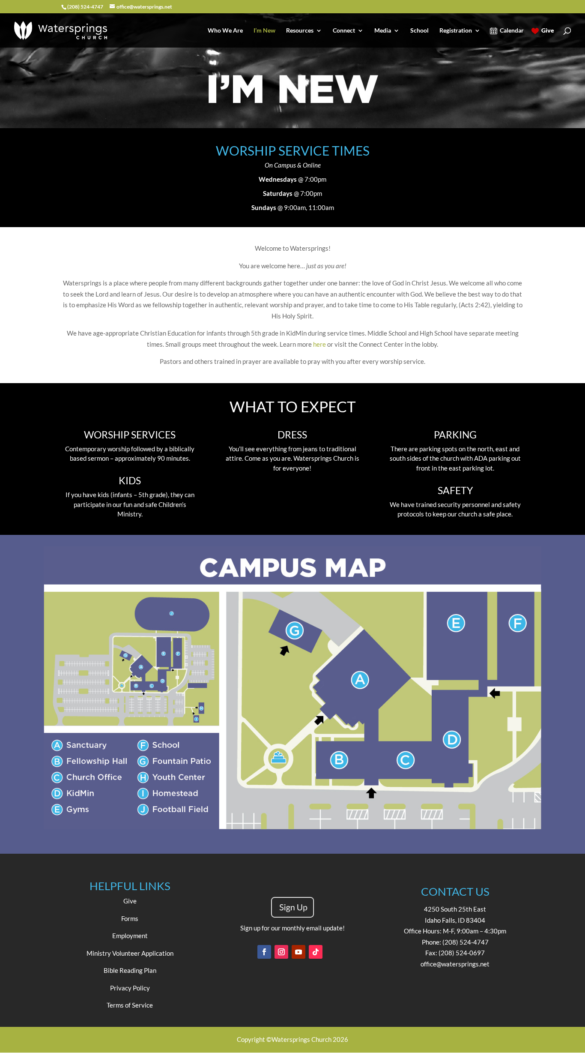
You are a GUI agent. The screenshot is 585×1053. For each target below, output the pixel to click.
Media (382, 30)
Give (547, 30)
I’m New (264, 30)
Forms (129, 918)
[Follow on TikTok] (315, 952)
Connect (344, 30)
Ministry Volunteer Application (130, 953)
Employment (130, 935)
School (419, 30)
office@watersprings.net (455, 964)
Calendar (512, 30)
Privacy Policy (130, 988)
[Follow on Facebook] (264, 952)
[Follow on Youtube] (298, 952)
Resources (299, 30)
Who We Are (225, 30)
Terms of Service (130, 1005)
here (319, 344)
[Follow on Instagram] (281, 952)
